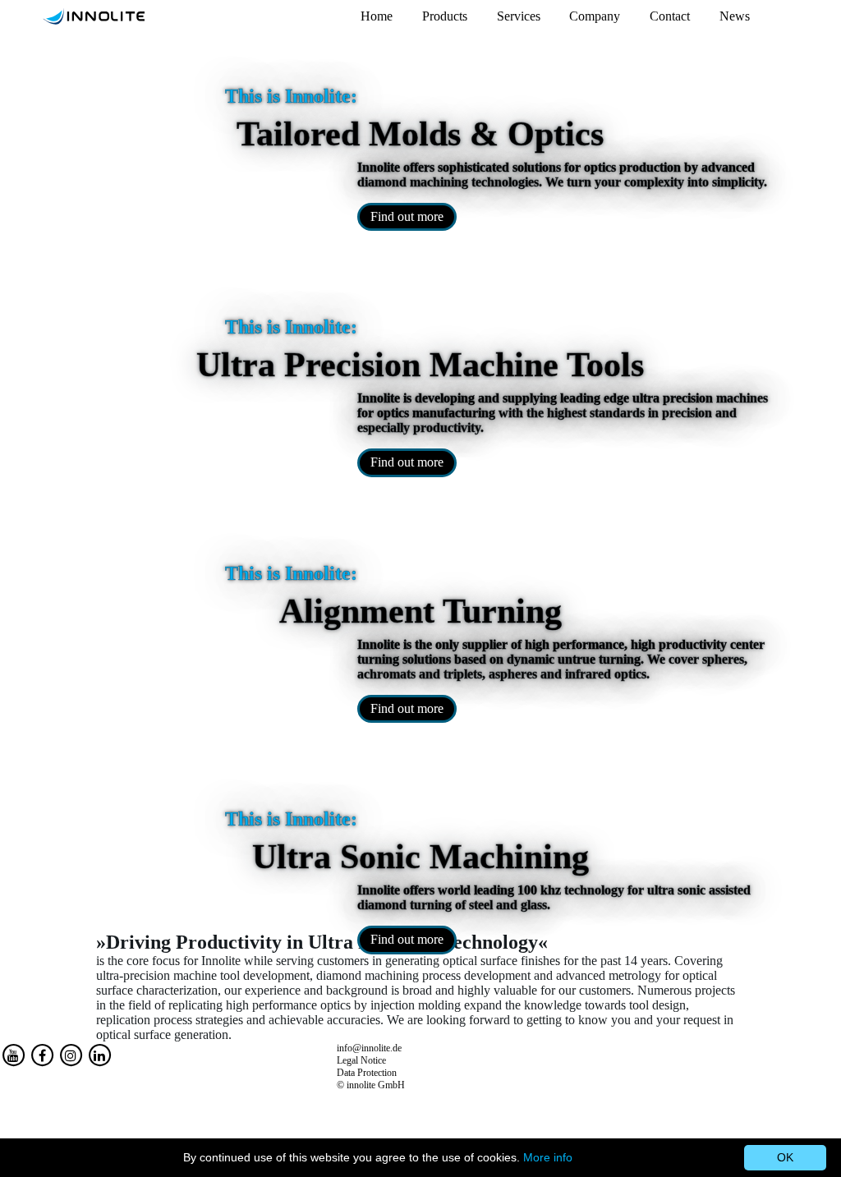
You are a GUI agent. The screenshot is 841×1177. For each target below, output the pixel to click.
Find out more (406, 216)
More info (547, 1157)
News (734, 16)
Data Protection (367, 1072)
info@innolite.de (369, 1048)
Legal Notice (361, 1060)
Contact (670, 16)
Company (594, 16)
